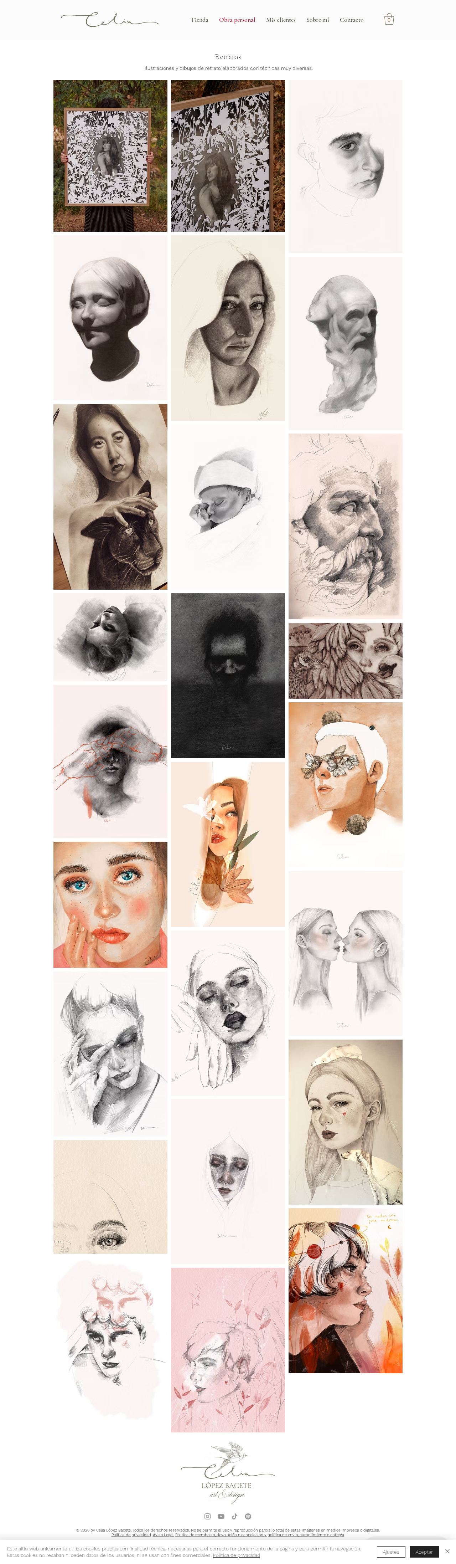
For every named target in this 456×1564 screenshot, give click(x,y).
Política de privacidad (131, 1535)
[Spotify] (248, 1516)
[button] (389, 19)
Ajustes (391, 1552)
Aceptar (424, 1552)
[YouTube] (221, 1516)
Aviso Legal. (163, 1535)
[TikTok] (234, 1516)
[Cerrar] (447, 1551)
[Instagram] (207, 1516)
